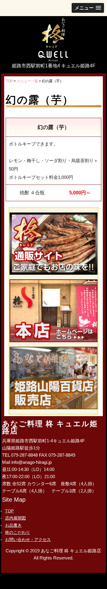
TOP (9, 511)
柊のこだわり (17, 532)
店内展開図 (15, 518)
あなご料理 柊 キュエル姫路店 (53, 34)
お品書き (13, 525)
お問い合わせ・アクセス (28, 539)
